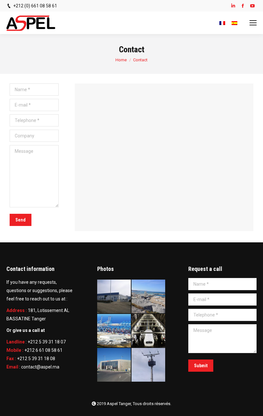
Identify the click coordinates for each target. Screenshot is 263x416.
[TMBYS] (149, 297)
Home (121, 59)
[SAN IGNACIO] (114, 297)
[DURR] (149, 331)
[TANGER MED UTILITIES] (114, 331)
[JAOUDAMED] (149, 365)
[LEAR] (114, 365)
